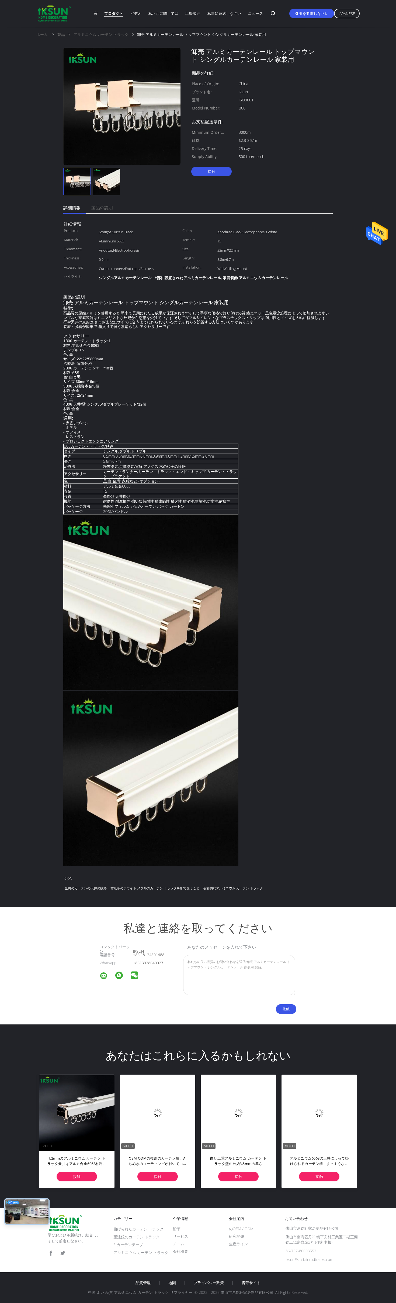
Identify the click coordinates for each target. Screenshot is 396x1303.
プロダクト (113, 13)
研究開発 (236, 1236)
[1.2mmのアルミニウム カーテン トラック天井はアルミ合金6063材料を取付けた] (76, 1112)
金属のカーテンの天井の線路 (86, 888)
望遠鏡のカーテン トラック (136, 1236)
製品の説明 (102, 208)
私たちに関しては (163, 13)
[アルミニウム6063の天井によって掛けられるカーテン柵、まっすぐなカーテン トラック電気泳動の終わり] (319, 1112)
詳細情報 (72, 208)
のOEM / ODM (241, 1228)
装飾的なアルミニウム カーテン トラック (233, 888)
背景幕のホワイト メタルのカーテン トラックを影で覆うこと (154, 888)
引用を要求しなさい (312, 13)
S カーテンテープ (128, 1244)
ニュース (255, 13)
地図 (172, 1283)
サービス (180, 1236)
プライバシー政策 (209, 1283)
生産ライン (238, 1243)
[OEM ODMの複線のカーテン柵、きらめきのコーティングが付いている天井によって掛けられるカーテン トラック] (157, 1112)
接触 (211, 171)
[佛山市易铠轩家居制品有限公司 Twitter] (63, 1253)
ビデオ (135, 13)
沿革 (176, 1228)
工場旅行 (192, 13)
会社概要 (180, 1251)
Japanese (347, 13)
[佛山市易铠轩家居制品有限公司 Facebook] (51, 1253)
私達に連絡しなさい (224, 13)
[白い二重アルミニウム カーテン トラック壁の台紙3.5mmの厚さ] (238, 1112)
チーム (178, 1243)
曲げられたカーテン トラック (138, 1229)
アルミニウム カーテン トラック (140, 1252)
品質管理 (143, 1283)
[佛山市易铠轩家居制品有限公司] (107, 976)
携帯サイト (251, 1283)
